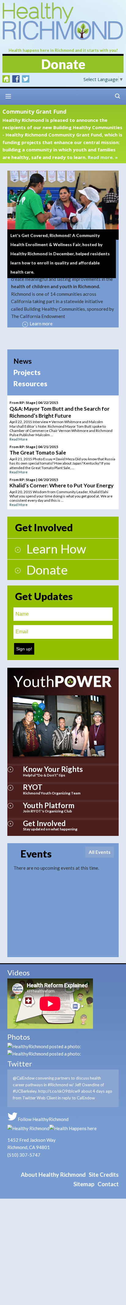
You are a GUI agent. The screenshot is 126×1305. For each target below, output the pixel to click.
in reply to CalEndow (76, 1097)
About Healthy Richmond (53, 1174)
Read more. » (103, 157)
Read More (18, 439)
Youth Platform (48, 805)
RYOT (33, 787)
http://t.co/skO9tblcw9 (59, 1091)
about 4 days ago (96, 1091)
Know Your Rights (53, 769)
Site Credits (104, 1174)
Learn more (41, 323)
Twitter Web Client (39, 1097)
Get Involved (44, 823)
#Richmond (58, 1084)
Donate (63, 64)
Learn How (56, 548)
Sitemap (83, 1184)
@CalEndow (24, 1078)
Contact (108, 1184)
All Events (99, 852)
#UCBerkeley (24, 1091)
